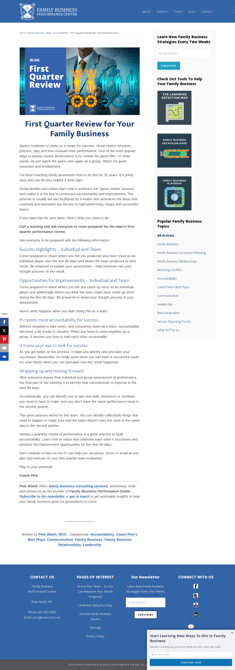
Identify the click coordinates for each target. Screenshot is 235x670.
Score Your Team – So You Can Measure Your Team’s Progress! (95, 592)
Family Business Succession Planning (181, 253)
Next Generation (168, 313)
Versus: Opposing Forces (174, 322)
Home (22, 33)
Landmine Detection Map (95, 605)
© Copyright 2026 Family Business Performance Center (104, 665)
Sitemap (95, 628)
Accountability (61, 33)
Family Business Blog (39, 33)
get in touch (79, 496)
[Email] (4, 348)
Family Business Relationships (177, 261)
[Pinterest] (4, 339)
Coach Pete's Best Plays (173, 287)
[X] (4, 330)
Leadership (92, 545)
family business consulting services (78, 486)
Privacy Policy (95, 636)
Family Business (88, 539)
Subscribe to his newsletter (42, 496)
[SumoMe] (4, 356)
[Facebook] (4, 322)
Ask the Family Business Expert (95, 616)
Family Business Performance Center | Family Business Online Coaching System (50, 11)
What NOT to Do (168, 330)
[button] (191, 638)
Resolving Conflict (169, 270)
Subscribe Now (191, 662)
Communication (60, 539)
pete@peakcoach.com (46, 617)
